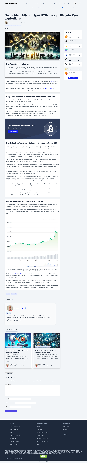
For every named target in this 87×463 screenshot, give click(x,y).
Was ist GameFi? (14, 444)
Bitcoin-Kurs (48, 88)
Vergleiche (44, 3)
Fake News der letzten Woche (20, 273)
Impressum (66, 426)
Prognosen (27, 3)
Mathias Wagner (19, 308)
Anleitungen (36, 3)
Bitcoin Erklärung (14, 429)
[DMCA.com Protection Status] (43, 456)
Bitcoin (52, 81)
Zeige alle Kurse (73, 77)
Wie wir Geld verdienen (42, 432)
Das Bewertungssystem (42, 438)
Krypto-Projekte (67, 3)
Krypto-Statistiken (14, 441)
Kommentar (8, 384)
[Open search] (80, 3)
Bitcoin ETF (13, 293)
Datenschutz (66, 429)
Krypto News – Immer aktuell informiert (13, 25)
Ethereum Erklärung (15, 435)
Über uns (38, 426)
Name (7, 399)
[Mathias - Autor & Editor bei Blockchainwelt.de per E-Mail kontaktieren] (7, 313)
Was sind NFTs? (14, 438)
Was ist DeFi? (13, 432)
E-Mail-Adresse (9, 403)
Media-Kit (38, 444)
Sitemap (65, 434)
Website (7, 406)
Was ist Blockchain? (15, 426)
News (21, 3)
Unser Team (39, 429)
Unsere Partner (40, 435)
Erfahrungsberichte (55, 3)
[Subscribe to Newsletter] (75, 3)
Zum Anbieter (13, 131)
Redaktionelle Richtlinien (42, 441)
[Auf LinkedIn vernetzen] (10, 313)
